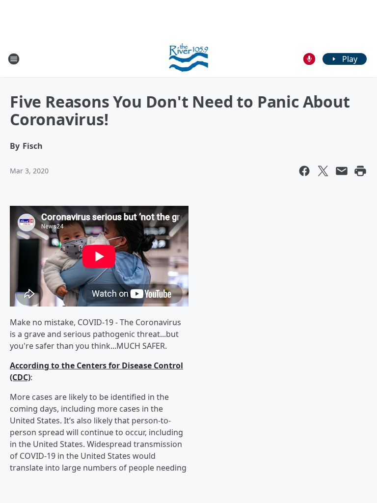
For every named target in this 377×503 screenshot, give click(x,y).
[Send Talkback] (309, 59)
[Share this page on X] (323, 171)
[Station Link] (189, 59)
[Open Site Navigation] (14, 59)
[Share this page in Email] (342, 171)
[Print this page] (360, 171)
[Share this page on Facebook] (304, 171)
